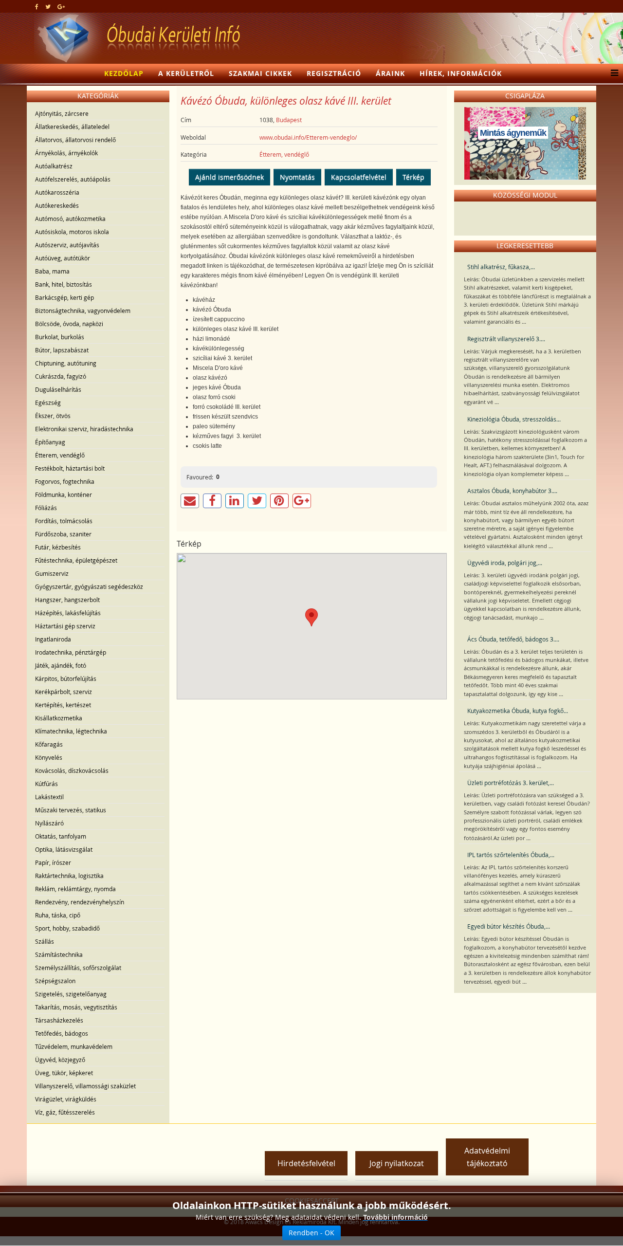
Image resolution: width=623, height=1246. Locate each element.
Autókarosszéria (57, 192)
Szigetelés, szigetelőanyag (71, 994)
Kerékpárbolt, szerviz (63, 692)
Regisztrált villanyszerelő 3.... (506, 339)
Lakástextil (49, 797)
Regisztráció (334, 73)
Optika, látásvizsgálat (63, 849)
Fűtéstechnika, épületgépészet (76, 560)
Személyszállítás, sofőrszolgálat (78, 967)
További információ (395, 1217)
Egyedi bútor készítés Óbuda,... (508, 926)
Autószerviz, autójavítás (67, 245)
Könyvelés (48, 757)
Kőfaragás (49, 744)
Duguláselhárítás (58, 389)
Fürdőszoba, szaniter (63, 534)
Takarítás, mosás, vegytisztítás (76, 1007)
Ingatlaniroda (53, 639)
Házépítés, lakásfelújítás (68, 613)
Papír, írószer (53, 862)
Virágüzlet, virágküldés (65, 1099)
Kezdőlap (124, 73)
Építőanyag (50, 442)
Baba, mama (52, 271)
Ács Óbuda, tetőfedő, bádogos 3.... (513, 639)
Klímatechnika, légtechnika (71, 731)
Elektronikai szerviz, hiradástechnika (84, 429)
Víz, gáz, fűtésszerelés (65, 1112)
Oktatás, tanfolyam (60, 836)
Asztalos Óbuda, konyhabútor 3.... (512, 491)
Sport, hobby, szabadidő (67, 928)
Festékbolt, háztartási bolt (70, 468)
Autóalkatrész (54, 166)
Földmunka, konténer (63, 494)
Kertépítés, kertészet (63, 705)
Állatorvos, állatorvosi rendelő (75, 140)
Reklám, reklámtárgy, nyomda (75, 889)
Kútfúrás (46, 784)
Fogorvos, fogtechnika (64, 481)
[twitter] (48, 6)
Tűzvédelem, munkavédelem (73, 1046)
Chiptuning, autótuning (65, 363)
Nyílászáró (49, 823)
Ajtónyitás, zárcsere (62, 113)
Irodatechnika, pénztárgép (70, 652)
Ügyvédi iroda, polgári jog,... (504, 563)
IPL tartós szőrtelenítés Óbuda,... (510, 855)
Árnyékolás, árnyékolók (66, 153)
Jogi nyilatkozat (396, 1163)
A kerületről (186, 73)
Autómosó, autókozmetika (70, 218)
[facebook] (36, 6)
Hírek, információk (461, 73)
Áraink (390, 73)
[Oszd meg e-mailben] (190, 501)
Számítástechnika (59, 954)
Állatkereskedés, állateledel (72, 126)
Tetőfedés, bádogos (61, 1033)
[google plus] (61, 6)
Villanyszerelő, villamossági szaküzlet (85, 1086)
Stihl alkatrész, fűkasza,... (501, 267)
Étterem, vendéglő (60, 455)
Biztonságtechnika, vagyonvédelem (82, 310)
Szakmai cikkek (260, 73)
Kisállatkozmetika (58, 718)
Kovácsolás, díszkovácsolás (72, 770)
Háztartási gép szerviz (65, 626)
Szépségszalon (55, 981)
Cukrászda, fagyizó (60, 376)
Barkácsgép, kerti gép (64, 297)
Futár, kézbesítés (58, 547)
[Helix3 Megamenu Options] (612, 73)
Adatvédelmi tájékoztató (487, 1157)
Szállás (44, 941)
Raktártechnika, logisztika (69, 876)
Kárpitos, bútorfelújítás (65, 678)
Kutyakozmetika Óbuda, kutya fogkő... (517, 711)
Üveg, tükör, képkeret (64, 1073)
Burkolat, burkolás (59, 337)
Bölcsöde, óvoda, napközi (69, 324)
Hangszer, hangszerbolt (67, 600)
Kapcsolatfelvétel (358, 177)
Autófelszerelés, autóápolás (72, 179)
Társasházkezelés (59, 1020)
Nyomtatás (297, 177)
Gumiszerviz (52, 573)
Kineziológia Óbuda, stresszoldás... (514, 419)
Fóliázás (46, 508)
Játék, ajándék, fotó (60, 665)
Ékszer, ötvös (53, 416)
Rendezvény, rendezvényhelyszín (79, 902)
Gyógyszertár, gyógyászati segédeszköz (89, 586)
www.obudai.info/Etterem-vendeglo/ (308, 137)
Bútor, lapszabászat (62, 350)
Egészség (48, 402)
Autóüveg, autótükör (62, 258)
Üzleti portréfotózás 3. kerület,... (510, 783)
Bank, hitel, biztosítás (63, 284)
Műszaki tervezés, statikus (70, 810)
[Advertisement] (145, 1143)
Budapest (289, 120)
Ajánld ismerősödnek (229, 177)
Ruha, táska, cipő (57, 915)
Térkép (413, 177)
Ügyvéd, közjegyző (60, 1059)
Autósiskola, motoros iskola (72, 232)
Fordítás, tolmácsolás (63, 521)
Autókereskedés (57, 205)
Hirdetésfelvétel (306, 1163)
